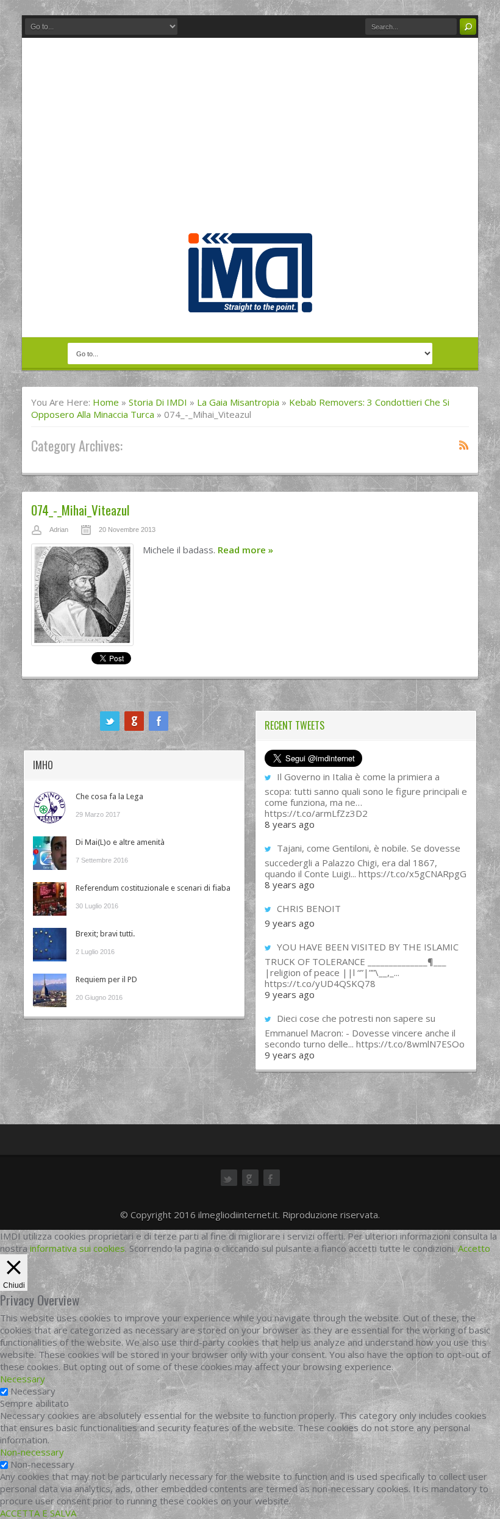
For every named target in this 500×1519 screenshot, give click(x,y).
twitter (110, 721)
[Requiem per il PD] (49, 990)
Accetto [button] (474, 1248)
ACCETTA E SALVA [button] (38, 1513)
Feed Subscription (464, 445)
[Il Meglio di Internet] (250, 299)
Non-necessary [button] (32, 1452)
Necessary (32, 1391)
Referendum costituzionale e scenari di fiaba (153, 887)
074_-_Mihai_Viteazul (80, 509)
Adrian (58, 529)
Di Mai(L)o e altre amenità (120, 842)
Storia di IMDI (158, 402)
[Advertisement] (250, 141)
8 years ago (290, 824)
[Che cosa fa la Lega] (49, 807)
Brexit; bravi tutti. (105, 933)
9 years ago (290, 923)
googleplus (134, 721)
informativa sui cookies (77, 1248)
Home (106, 402)
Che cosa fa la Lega (109, 796)
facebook (158, 721)
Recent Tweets (294, 725)
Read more (245, 550)
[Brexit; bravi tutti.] (49, 944)
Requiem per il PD (106, 979)
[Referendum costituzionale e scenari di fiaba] (49, 899)
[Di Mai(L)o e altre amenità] (49, 853)
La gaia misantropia (238, 402)
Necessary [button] (22, 1379)
